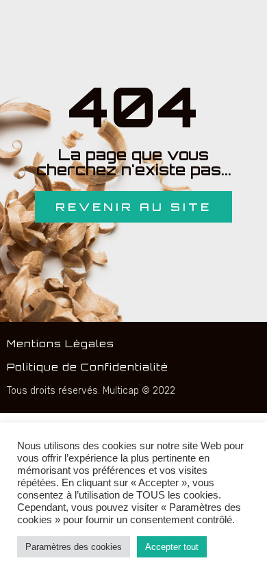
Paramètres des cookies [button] (73, 547)
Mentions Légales (60, 343)
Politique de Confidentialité (87, 367)
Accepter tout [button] (172, 547)
